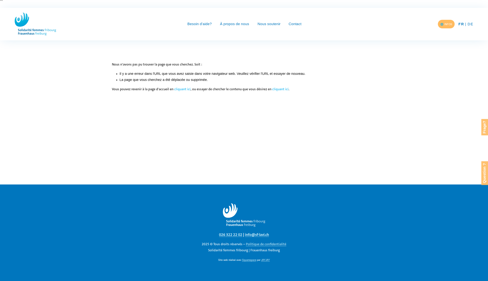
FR (461, 24)
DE (470, 24)
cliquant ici (182, 89)
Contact (295, 24)
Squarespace (249, 259)
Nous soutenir (269, 24)
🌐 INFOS (446, 24)
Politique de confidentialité (266, 244)
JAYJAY (265, 259)
